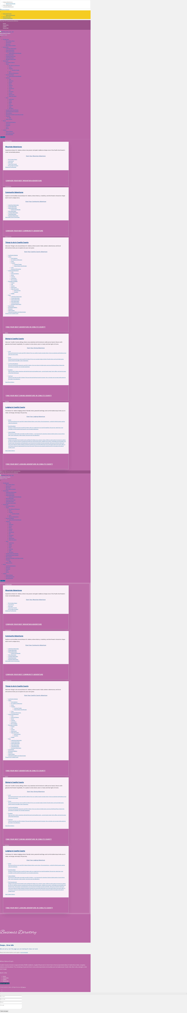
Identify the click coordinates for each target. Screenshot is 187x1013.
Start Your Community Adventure (35, 201)
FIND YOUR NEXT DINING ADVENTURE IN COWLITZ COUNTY (29, 395)
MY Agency (23, 987)
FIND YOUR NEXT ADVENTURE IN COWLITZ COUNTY (25, 327)
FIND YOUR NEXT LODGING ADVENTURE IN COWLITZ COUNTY (29, 464)
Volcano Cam (5, 981)
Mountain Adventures (13, 146)
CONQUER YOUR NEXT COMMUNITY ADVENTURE (24, 230)
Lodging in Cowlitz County (15, 407)
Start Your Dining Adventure (36, 348)
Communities (6, 978)
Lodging (4, 979)
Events (4, 976)
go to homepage (24, 952)
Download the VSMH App (12, 21)
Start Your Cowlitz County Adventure (35, 252)
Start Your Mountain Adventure (36, 156)
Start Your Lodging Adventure (36, 416)
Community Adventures (14, 192)
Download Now (17, 471)
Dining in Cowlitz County (14, 338)
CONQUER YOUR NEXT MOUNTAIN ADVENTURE (24, 180)
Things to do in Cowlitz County (16, 242)
